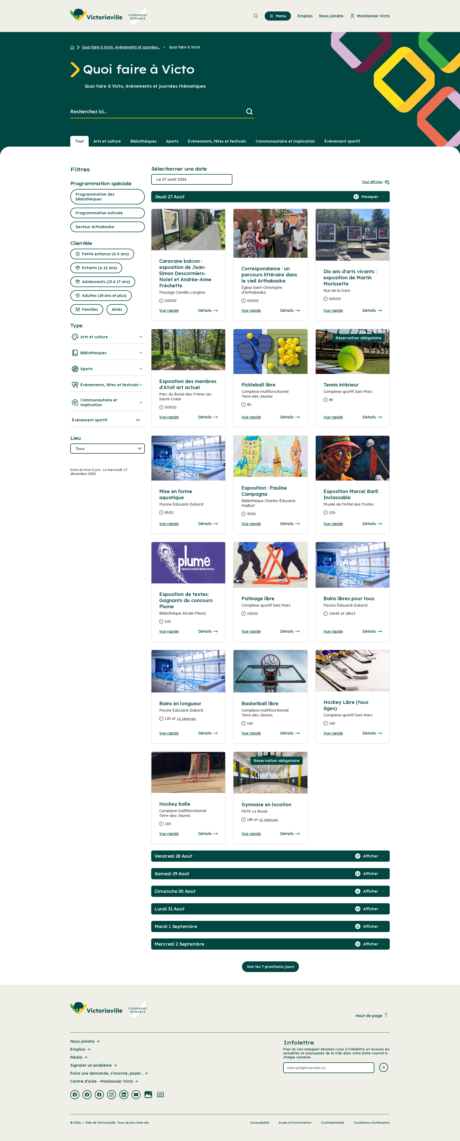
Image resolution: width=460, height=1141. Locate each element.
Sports (172, 141)
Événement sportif (342, 141)
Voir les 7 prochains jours (270, 966)
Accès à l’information (295, 1122)
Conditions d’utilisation (372, 1122)
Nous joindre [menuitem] (331, 16)
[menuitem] (108, 16)
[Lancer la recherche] (249, 112)
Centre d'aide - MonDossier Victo (101, 1081)
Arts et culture (107, 141)
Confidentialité (332, 1122)
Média (76, 1057)
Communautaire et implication (285, 141)
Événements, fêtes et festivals (217, 141)
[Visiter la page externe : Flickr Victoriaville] (148, 1095)
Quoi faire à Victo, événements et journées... (121, 47)
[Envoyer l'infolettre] (383, 1068)
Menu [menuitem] (281, 16)
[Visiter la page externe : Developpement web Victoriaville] (160, 1095)
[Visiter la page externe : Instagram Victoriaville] (111, 1095)
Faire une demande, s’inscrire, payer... (106, 1073)
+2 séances (186, 718)
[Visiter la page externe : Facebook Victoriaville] (74, 1095)
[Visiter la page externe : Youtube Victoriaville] (136, 1095)
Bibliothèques (143, 141)
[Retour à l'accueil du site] (73, 47)
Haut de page (369, 1015)
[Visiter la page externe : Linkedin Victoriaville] (123, 1095)
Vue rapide (169, 310)
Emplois (77, 1049)
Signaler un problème (91, 1065)
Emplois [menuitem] (305, 16)
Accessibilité (259, 1122)
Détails (205, 310)
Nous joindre (82, 1041)
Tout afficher (372, 182)
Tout (79, 141)
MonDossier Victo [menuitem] (373, 16)
